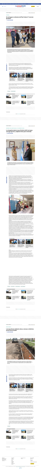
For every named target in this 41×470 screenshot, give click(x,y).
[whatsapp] (6, 65)
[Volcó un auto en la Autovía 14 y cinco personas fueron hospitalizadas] (23, 96)
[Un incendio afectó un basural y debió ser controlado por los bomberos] (8, 96)
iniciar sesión (18, 312)
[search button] (2, 3)
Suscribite (33, 6)
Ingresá (38, 6)
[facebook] (6, 66)
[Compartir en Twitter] (6, 67)
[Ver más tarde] (6, 20)
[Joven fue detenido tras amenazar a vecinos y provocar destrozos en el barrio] (8, 102)
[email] (11, 133)
